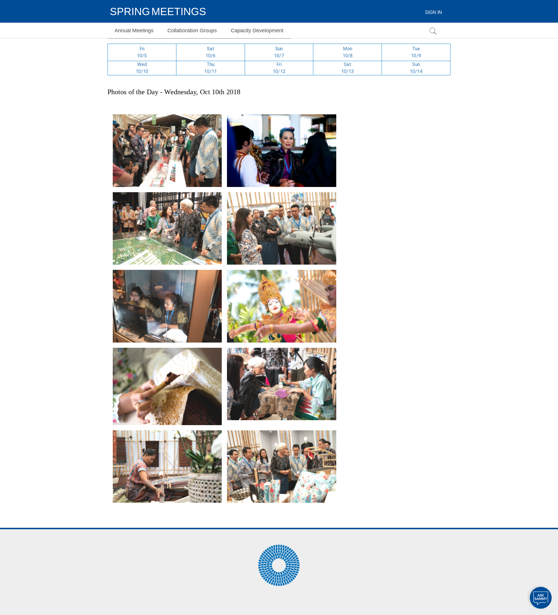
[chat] (540, 597)
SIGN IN (433, 12)
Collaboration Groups (192, 30)
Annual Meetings (134, 30)
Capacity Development (257, 30)
